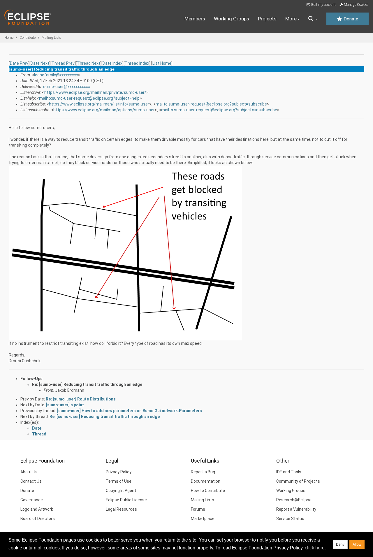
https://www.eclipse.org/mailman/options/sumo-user (104, 110)
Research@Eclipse (294, 500)
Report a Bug (203, 472)
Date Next (40, 63)
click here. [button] (315, 547)
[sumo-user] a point (65, 405)
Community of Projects (298, 481)
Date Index (112, 63)
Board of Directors (37, 518)
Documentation (205, 481)
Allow (357, 544)
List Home (161, 63)
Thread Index (137, 63)
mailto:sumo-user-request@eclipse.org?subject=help (89, 98)
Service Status (290, 518)
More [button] (291, 19)
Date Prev (19, 63)
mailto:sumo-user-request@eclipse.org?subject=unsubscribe (219, 110)
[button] (312, 19)
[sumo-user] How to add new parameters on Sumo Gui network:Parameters (129, 410)
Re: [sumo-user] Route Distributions (81, 399)
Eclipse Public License (126, 500)
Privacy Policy (118, 472)
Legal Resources (121, 509)
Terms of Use (118, 481)
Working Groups (231, 19)
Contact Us (31, 481)
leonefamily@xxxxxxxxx (56, 75)
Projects (267, 19)
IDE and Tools (288, 472)
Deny (340, 544)
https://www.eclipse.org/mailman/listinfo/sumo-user (99, 104)
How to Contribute (208, 490)
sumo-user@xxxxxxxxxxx (66, 86)
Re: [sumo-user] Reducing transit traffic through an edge (87, 384)
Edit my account (323, 5)
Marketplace (202, 518)
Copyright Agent (121, 490)
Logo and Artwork (36, 509)
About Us (29, 472)
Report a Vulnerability (296, 509)
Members (194, 19)
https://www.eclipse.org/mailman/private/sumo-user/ (95, 92)
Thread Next (88, 63)
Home (8, 38)
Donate (350, 19)
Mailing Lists (51, 38)
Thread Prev (63, 63)
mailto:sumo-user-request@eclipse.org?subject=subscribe (211, 104)
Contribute (28, 38)
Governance (31, 500)
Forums (198, 509)
